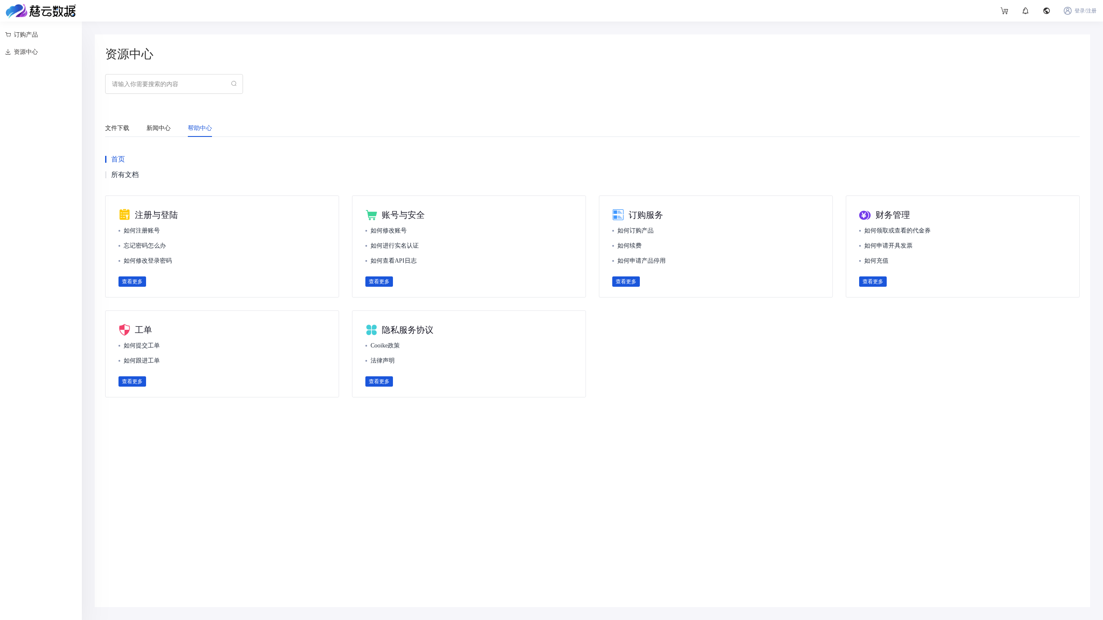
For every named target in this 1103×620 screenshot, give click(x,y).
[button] (1046, 11)
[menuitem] (42, 34)
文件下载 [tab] (117, 128)
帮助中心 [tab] (200, 128)
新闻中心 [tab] (158, 128)
